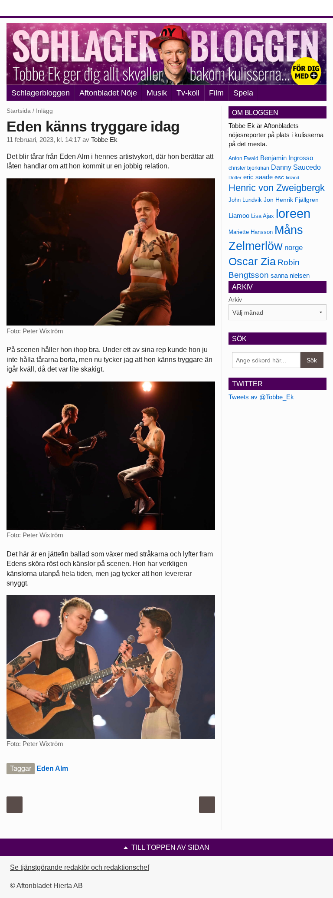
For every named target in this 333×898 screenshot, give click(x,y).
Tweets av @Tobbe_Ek (261, 397)
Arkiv (235, 299)
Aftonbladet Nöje (108, 93)
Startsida (19, 110)
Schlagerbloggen (40, 93)
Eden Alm (52, 768)
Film (216, 93)
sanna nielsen (290, 275)
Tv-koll (187, 93)
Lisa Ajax (262, 216)
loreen (293, 213)
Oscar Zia (252, 261)
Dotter (235, 177)
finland (292, 177)
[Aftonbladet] (39, 8)
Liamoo (239, 215)
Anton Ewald (243, 158)
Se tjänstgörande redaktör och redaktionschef (79, 867)
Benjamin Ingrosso (286, 158)
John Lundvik (245, 200)
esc (279, 177)
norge (293, 247)
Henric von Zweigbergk (277, 187)
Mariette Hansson (251, 232)
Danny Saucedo (296, 167)
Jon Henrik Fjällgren (291, 199)
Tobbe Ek (104, 139)
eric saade (258, 177)
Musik (157, 93)
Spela (243, 93)
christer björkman (249, 168)
